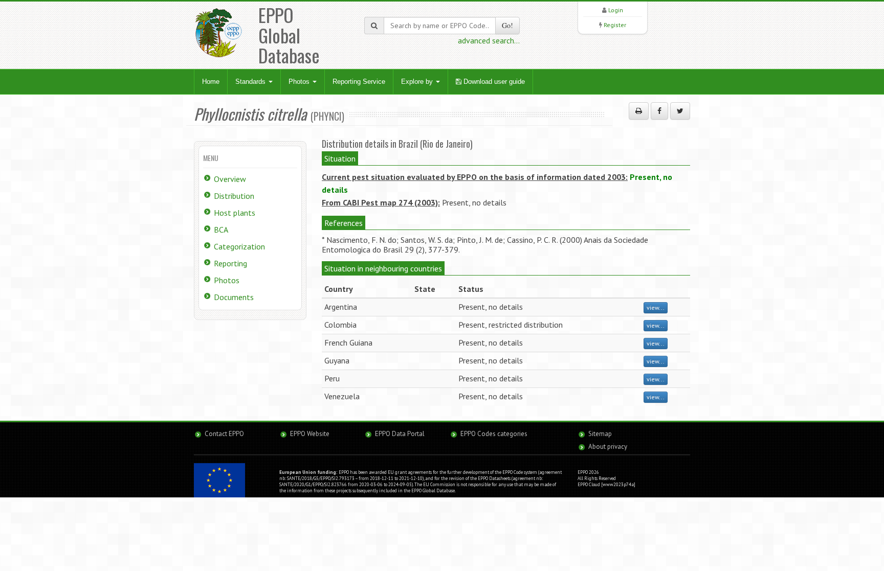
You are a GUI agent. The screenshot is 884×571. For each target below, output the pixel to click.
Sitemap (600, 433)
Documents (234, 297)
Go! (507, 25)
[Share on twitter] (680, 111)
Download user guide (493, 81)
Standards (251, 81)
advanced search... (489, 40)
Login (615, 10)
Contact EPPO (224, 433)
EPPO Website (309, 433)
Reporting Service (359, 81)
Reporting (230, 263)
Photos (300, 81)
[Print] (639, 111)
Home (210, 81)
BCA (221, 229)
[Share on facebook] (659, 111)
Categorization (239, 246)
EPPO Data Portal (400, 433)
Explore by (418, 81)
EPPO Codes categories (493, 433)
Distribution (234, 196)
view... (656, 307)
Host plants (234, 213)
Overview (230, 179)
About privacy (607, 446)
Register (615, 25)
